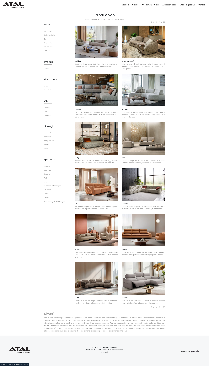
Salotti (110, 19)
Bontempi (47, 31)
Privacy (3, 364)
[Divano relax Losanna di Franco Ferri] (143, 278)
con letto (47, 137)
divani (46, 68)
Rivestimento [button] (51, 79)
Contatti (202, 5)
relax (46, 149)
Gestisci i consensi (22, 364)
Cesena (47, 174)
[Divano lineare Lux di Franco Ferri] (96, 184)
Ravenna (47, 190)
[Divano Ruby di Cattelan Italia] (96, 138)
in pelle (46, 86)
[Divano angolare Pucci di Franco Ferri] (96, 278)
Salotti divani (119, 19)
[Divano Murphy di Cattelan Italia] (143, 90)
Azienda (125, 5)
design (46, 111)
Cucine (135, 5)
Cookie (10, 364)
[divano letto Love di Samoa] (143, 138)
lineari (46, 145)
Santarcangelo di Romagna (54, 201)
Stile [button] (46, 100)
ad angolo (48, 133)
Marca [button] (47, 24)
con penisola (49, 141)
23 (164, 22)
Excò (46, 39)
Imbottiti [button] (48, 61)
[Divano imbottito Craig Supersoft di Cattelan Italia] (143, 42)
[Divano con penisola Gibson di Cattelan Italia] (96, 90)
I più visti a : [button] (50, 159)
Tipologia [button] (49, 126)
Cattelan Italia (49, 35)
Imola (46, 182)
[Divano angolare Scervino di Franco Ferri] (143, 184)
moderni (47, 115)
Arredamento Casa (150, 5)
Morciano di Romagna (52, 186)
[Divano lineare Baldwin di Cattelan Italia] (96, 42)
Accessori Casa (169, 5)
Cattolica (47, 170)
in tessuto (48, 90)
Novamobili (48, 47)
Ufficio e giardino (187, 5)
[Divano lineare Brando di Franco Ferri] (96, 230)
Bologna (47, 166)
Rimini (46, 198)
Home (87, 19)
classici (47, 107)
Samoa (47, 51)
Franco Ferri (48, 43)
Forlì (45, 178)
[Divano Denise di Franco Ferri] (143, 230)
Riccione (47, 194)
